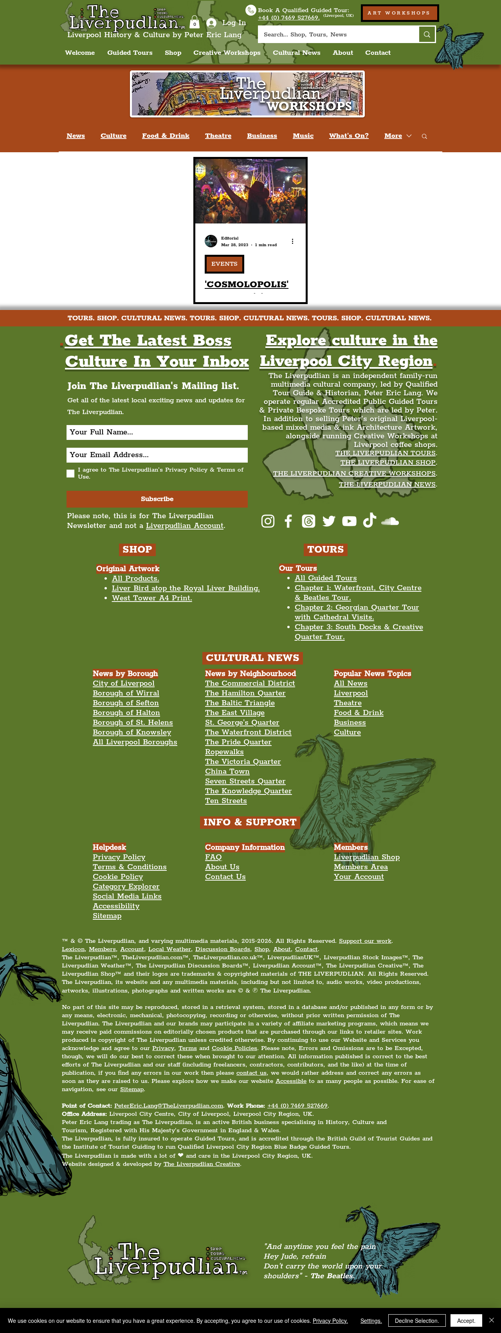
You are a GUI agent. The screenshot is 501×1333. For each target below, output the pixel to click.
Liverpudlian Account (184, 526)
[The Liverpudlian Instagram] (268, 521)
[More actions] (295, 241)
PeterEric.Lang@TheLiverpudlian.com (168, 1106)
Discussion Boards (222, 949)
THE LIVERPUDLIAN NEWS (387, 484)
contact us (251, 1073)
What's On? (349, 135)
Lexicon (73, 949)
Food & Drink (165, 135)
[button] (194, 21)
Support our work (365, 941)
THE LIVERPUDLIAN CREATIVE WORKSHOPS (354, 473)
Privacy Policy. (330, 1320)
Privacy (163, 1048)
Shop (261, 949)
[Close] (491, 1320)
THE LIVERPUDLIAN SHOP (388, 462)
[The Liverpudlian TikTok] (369, 521)
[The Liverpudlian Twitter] (329, 521)
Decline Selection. (417, 1320)
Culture (113, 135)
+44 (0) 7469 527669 (297, 1106)
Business (262, 135)
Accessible (291, 1081)
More (393, 135)
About (282, 949)
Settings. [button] (371, 1320)
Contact (306, 949)
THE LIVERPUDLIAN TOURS (385, 453)
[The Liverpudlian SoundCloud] (390, 521)
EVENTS (224, 264)
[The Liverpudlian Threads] (308, 521)
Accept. (466, 1320)
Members (102, 949)
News (76, 135)
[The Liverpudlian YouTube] (349, 521)
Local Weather (169, 949)
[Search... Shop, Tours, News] (426, 34)
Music (303, 135)
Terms (187, 1048)
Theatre (218, 135)
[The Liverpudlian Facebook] (288, 521)
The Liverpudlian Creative (202, 1164)
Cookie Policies (234, 1048)
